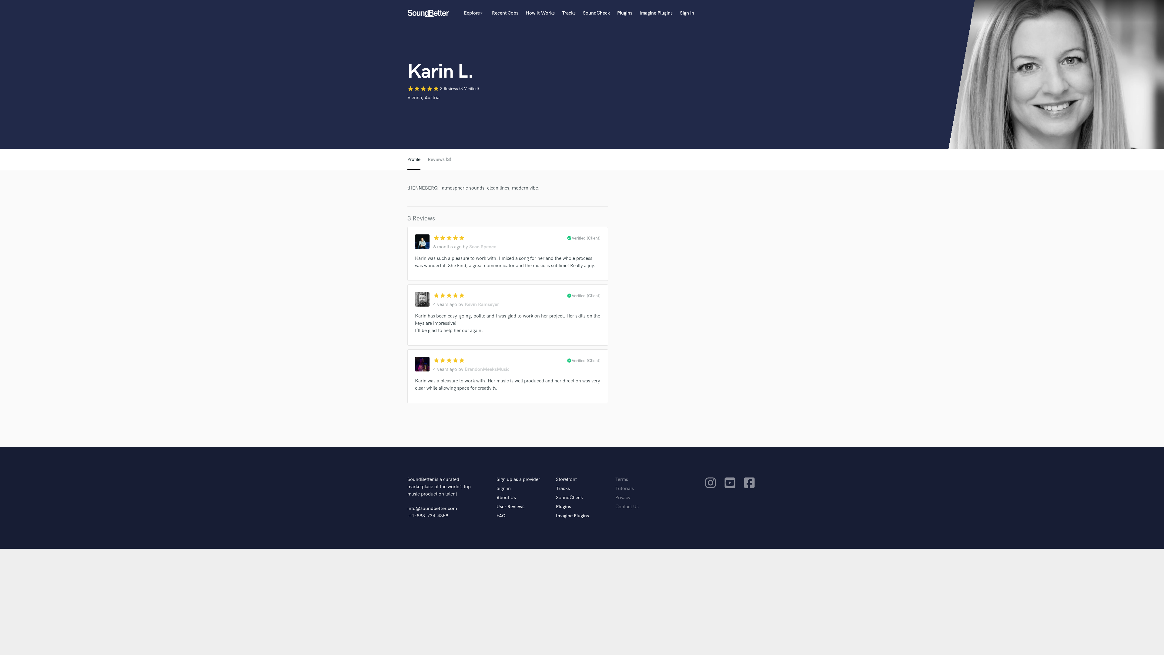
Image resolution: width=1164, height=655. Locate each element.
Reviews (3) (439, 160)
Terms (621, 479)
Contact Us (627, 507)
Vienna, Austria (423, 98)
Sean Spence (482, 247)
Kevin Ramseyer (482, 304)
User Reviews (510, 507)
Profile (413, 160)
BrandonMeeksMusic (487, 369)
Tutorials (624, 489)
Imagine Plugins (656, 13)
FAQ (501, 516)
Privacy (622, 498)
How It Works (540, 13)
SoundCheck (596, 13)
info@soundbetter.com (432, 509)
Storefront (566, 479)
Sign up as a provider (518, 479)
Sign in (687, 13)
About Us (506, 498)
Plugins (624, 13)
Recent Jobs (505, 13)
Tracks (569, 13)
